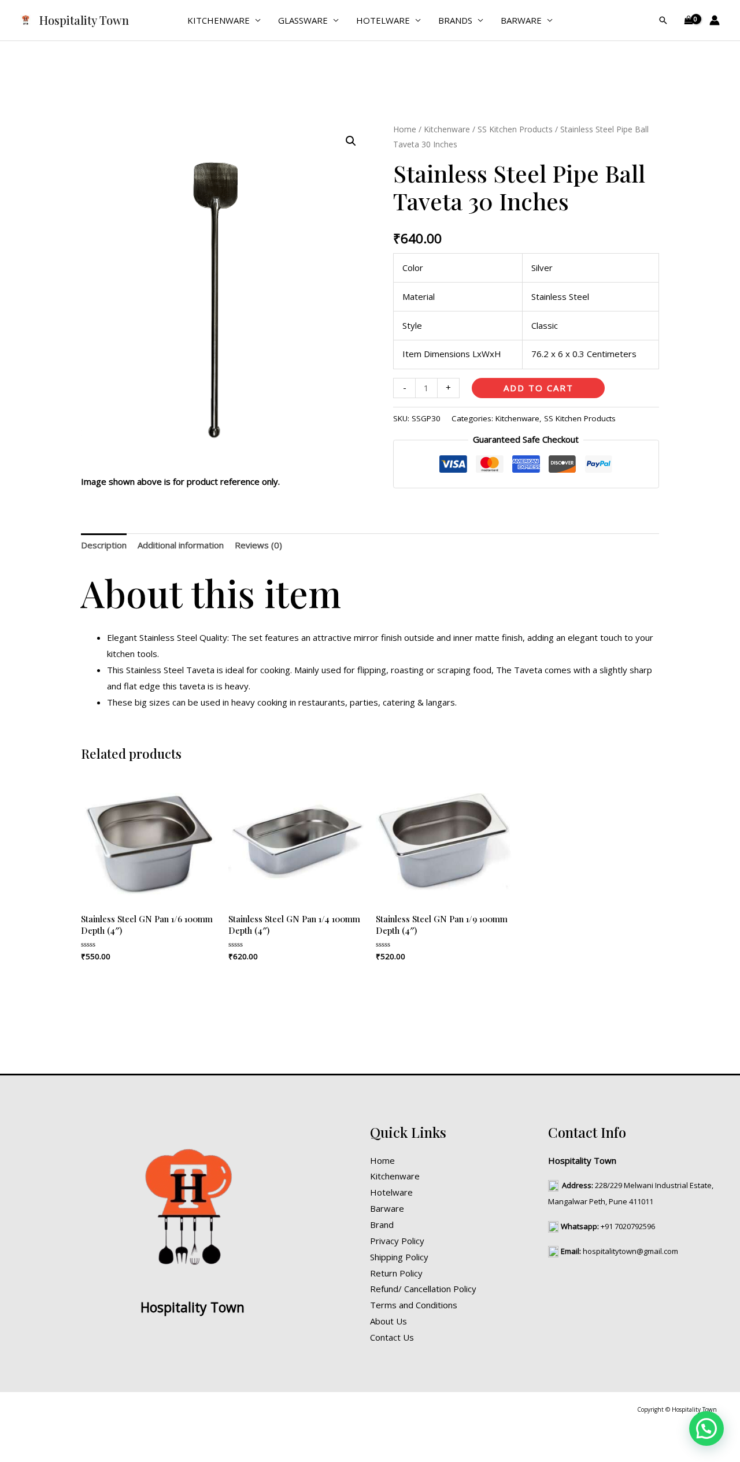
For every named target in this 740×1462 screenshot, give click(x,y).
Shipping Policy (399, 1257)
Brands (455, 20)
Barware (521, 20)
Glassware (303, 20)
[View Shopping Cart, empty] (689, 20)
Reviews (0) (258, 545)
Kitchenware (218, 20)
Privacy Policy (397, 1240)
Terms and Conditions (413, 1305)
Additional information (181, 545)
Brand (382, 1224)
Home (404, 129)
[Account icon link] (714, 20)
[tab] (104, 545)
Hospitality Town (84, 20)
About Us (388, 1321)
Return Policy (396, 1273)
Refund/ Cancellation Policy (423, 1288)
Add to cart (539, 388)
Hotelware (383, 20)
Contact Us (392, 1337)
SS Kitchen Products (515, 129)
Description (104, 545)
